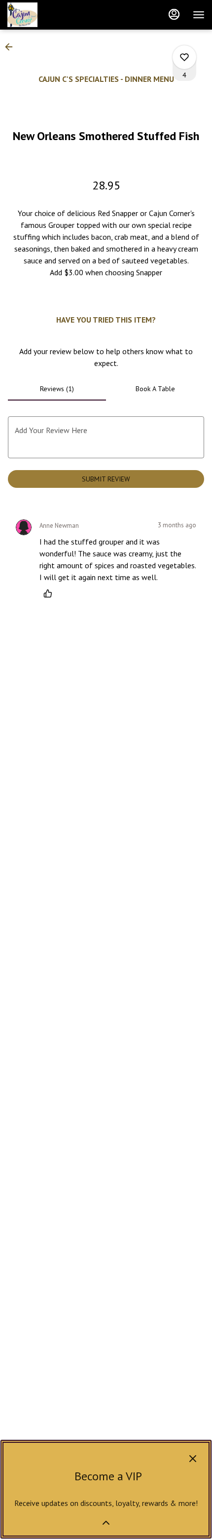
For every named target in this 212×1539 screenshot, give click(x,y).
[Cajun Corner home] (51, 14)
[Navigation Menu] (199, 14)
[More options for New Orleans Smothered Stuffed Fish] (184, 57)
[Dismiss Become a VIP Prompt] (193, 1458)
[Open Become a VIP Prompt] (106, 1523)
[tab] (57, 389)
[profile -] (174, 14)
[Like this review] (50, 593)
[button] (12, 46)
